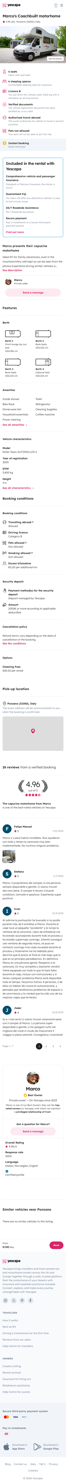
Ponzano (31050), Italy (28, 21)
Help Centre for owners (16, 1391)
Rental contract (12, 1372)
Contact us (20, 1464)
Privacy (53, 1464)
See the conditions (14, 643)
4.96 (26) (10, 21)
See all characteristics (17, 488)
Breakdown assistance (16, 1385)
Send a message (33, 292)
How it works (10, 1320)
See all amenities (14, 424)
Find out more (15, 232)
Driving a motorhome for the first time (26, 1333)
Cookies (33, 1470)
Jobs (33, 1464)
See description (12, 270)
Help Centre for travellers (18, 1346)
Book (56, 1245)
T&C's (42, 1464)
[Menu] (58, 5)
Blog (8, 1464)
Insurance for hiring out (17, 1379)
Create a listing (12, 1366)
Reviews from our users (17, 1339)
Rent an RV (9, 1326)
